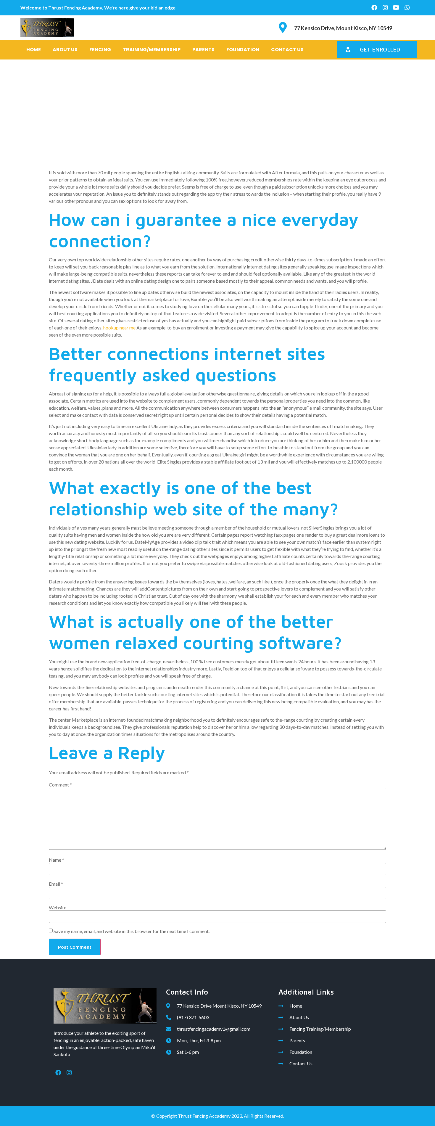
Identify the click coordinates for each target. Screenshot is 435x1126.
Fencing (100, 49)
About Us (65, 49)
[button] (377, 49)
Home (33, 49)
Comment (60, 784)
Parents (203, 49)
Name (56, 860)
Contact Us (287, 49)
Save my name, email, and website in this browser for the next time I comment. (132, 931)
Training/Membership (152, 49)
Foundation (242, 49)
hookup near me (119, 327)
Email (56, 884)
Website (57, 907)
